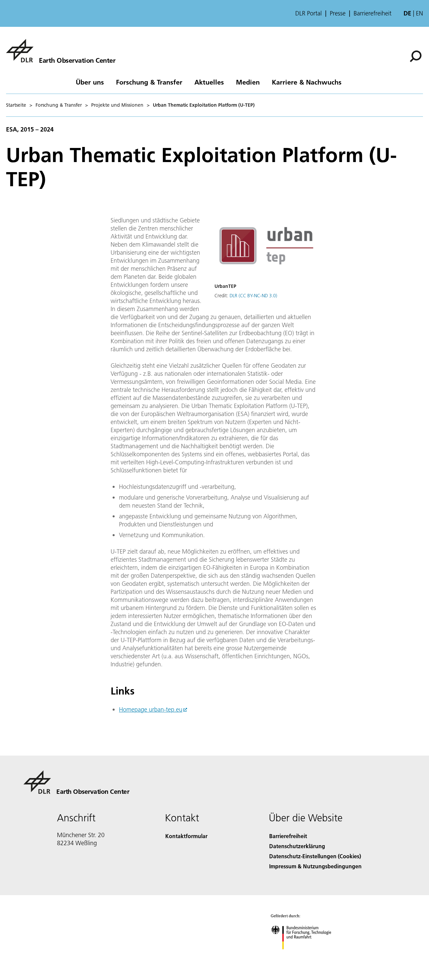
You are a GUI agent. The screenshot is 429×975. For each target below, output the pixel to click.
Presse (338, 13)
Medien (248, 82)
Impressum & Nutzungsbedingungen (315, 866)
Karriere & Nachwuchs (307, 82)
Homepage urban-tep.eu (150, 709)
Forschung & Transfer (149, 82)
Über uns (90, 82)
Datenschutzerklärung (297, 846)
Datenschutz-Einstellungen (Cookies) (315, 856)
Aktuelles (209, 82)
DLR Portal (308, 13)
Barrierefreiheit (372, 13)
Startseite (16, 105)
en (419, 13)
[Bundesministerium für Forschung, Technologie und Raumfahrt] (307, 956)
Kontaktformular (186, 835)
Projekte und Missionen (117, 105)
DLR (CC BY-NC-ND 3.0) (253, 296)
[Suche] (416, 55)
